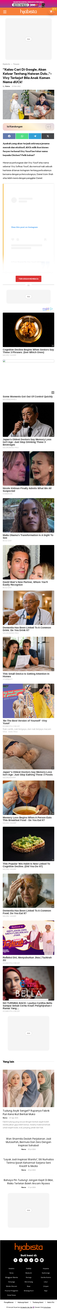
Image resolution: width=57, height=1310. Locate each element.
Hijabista (6, 64)
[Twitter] (26, 1260)
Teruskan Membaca (28, 279)
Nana (5, 1118)
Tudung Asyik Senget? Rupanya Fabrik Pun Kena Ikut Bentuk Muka (26, 1112)
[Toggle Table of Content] (47, 126)
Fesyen (16, 64)
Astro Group (47, 1307)
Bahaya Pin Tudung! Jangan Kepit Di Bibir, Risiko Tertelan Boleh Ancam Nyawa (28, 1181)
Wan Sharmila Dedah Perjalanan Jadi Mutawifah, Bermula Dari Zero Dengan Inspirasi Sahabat (28, 1142)
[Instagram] (21, 1260)
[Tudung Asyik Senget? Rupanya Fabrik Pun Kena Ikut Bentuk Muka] (28, 1088)
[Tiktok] (31, 1260)
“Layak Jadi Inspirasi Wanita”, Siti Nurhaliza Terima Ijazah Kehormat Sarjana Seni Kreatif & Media (28, 1163)
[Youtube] (36, 1260)
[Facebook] (15, 1260)
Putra (7, 86)
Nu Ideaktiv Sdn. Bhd (26, 1307)
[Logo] (28, 11)
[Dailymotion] (42, 1260)
